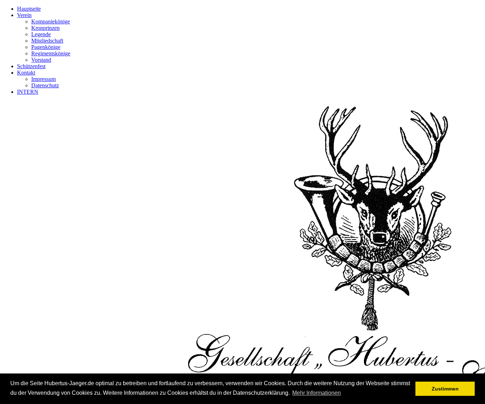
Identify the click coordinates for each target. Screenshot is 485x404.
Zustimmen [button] (445, 389)
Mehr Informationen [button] (316, 393)
